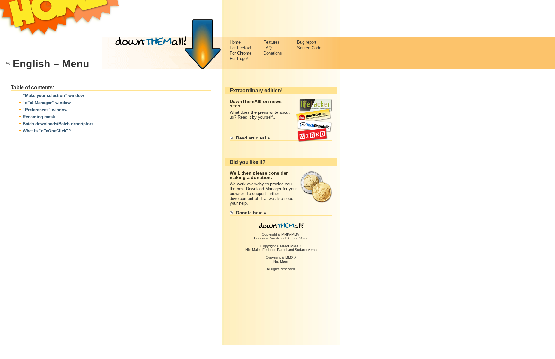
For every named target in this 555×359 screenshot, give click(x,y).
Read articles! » (253, 137)
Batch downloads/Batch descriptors (58, 123)
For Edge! (239, 58)
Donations (272, 53)
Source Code (309, 47)
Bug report (306, 42)
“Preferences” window (45, 109)
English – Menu (51, 63)
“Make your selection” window (53, 95)
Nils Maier (252, 250)
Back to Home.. (60, 19)
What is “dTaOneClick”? (47, 131)
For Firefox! (240, 47)
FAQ (267, 47)
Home (235, 42)
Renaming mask (39, 116)
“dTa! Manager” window (47, 102)
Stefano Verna (297, 238)
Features (271, 42)
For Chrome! (241, 53)
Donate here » (251, 212)
